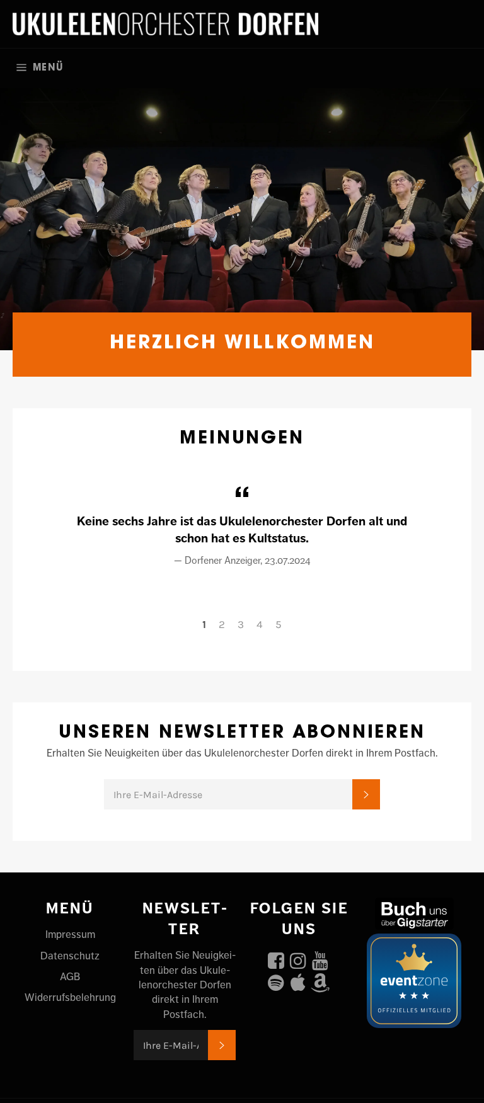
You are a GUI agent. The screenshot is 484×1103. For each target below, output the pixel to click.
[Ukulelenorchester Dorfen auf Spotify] (276, 979)
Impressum (70, 934)
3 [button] (241, 624)
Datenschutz (70, 955)
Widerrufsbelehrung (70, 997)
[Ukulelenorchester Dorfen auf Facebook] (276, 957)
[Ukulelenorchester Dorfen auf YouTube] (320, 957)
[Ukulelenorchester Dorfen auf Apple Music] (298, 979)
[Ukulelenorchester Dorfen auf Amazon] (320, 979)
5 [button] (278, 624)
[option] (242, 213)
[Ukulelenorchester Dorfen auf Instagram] (298, 957)
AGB (70, 976)
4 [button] (259, 624)
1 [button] (204, 624)
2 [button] (222, 624)
